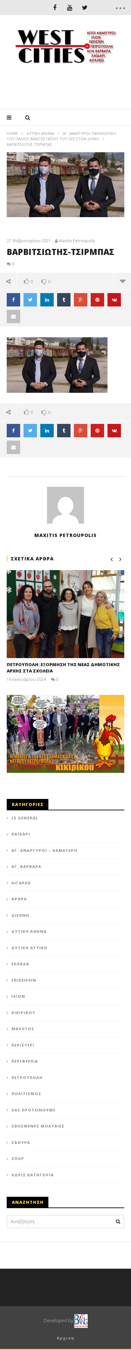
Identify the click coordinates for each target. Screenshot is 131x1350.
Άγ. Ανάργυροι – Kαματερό (44, 850)
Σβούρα (20, 1142)
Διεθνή (20, 915)
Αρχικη (65, 1337)
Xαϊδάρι (20, 833)
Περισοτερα (122, 281)
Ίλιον (18, 996)
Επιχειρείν (23, 980)
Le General (24, 817)
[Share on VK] (114, 299)
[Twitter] (84, 7)
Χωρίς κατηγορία (32, 1174)
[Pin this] (97, 299)
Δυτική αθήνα (40, 133)
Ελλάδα (20, 963)
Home (12, 133)
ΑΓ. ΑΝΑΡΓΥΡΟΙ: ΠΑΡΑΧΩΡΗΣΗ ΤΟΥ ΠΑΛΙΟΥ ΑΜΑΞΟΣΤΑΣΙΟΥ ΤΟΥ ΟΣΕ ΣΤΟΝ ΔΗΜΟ (61, 136)
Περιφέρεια (24, 1061)
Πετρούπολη (27, 1077)
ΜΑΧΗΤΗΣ (22, 1028)
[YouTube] (69, 7)
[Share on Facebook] (13, 299)
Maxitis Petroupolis (77, 241)
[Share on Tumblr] (64, 299)
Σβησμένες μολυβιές (37, 1126)
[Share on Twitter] (30, 299)
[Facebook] (54, 7)
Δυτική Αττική (29, 947)
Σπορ (17, 1158)
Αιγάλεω (21, 882)
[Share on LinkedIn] (47, 299)
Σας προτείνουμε (33, 1109)
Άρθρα (19, 898)
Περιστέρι (23, 1045)
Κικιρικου (23, 1012)
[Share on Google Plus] (80, 299)
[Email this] (13, 316)
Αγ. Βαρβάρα (26, 866)
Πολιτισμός (26, 1093)
